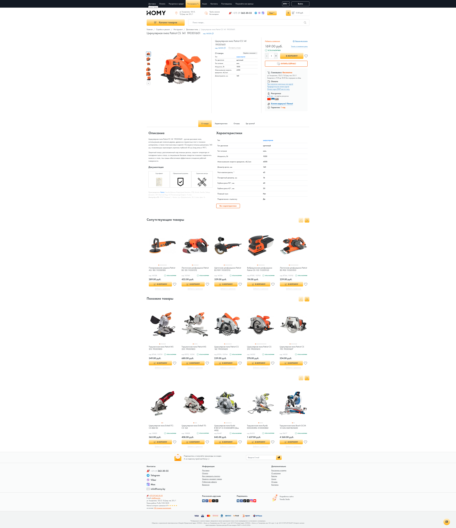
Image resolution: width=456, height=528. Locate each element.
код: (207, 33)
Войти (300, 3)
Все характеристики (228, 206)
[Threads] (248, 500)
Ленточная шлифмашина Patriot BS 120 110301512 (195, 268)
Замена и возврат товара (212, 479)
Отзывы (274, 482)
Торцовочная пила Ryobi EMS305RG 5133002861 (258, 426)
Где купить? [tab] (250, 123)
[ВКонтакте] (238, 500)
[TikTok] (244, 500)
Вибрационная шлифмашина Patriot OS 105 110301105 (259, 268)
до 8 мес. (270, 96)
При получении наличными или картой (280, 84)
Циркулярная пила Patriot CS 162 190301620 (226, 347)
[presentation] (148, 83)
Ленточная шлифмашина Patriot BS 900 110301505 (293, 268)
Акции (273, 479)
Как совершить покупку (211, 476)
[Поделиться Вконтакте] (203, 500)
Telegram (155, 475)
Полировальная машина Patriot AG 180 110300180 (162, 268)
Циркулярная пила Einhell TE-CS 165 (194, 426)
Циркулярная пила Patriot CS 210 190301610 (259, 347)
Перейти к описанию (249, 53)
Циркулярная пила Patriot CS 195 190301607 (292, 347)
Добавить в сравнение (272, 41)
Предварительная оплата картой (278, 87)
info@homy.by (158, 488)
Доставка (205, 470)
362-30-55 (242, 13)
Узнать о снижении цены (299, 46)
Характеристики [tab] (221, 123)
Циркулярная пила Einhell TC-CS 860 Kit (161, 426)
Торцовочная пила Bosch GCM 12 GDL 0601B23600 (293, 426)
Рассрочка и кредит (278, 470)
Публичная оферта (209, 482)
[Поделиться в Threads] (216, 500)
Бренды (274, 476)
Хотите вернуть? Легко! (282, 103)
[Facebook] (241, 500)
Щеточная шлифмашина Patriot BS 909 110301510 (227, 268)
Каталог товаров (167, 22)
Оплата (205, 473)
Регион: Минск (153, 7)
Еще (271, 13)
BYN (285, 3)
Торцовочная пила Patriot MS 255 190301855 (194, 347)
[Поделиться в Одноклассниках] (210, 500)
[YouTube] (254, 500)
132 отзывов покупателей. (162, 508)
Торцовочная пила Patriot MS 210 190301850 (161, 347)
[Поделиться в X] (213, 500)
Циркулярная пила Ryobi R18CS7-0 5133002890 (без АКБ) (226, 428)
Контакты (274, 484)
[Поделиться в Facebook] (206, 500)
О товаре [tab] (205, 123)
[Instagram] (251, 500)
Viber (153, 479)
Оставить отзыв (234, 47)
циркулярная (240, 57)
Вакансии (205, 484)
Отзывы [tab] (237, 123)
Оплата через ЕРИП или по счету (278, 89)
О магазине (276, 473)
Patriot (162, 192)
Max (153, 484)
